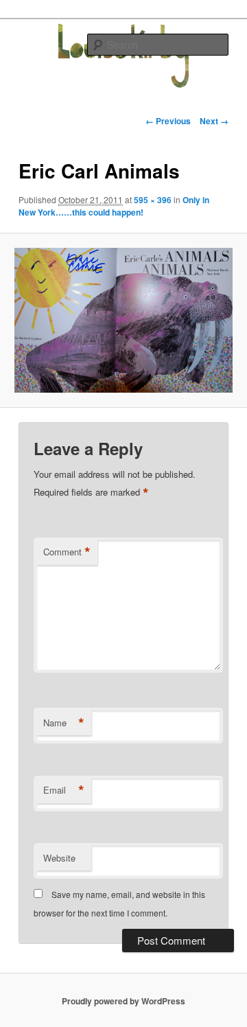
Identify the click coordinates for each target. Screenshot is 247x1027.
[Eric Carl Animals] (123, 320)
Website (59, 857)
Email (63, 790)
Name (63, 723)
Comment (67, 552)
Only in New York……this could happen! (114, 206)
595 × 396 (153, 200)
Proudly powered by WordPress (123, 1001)
